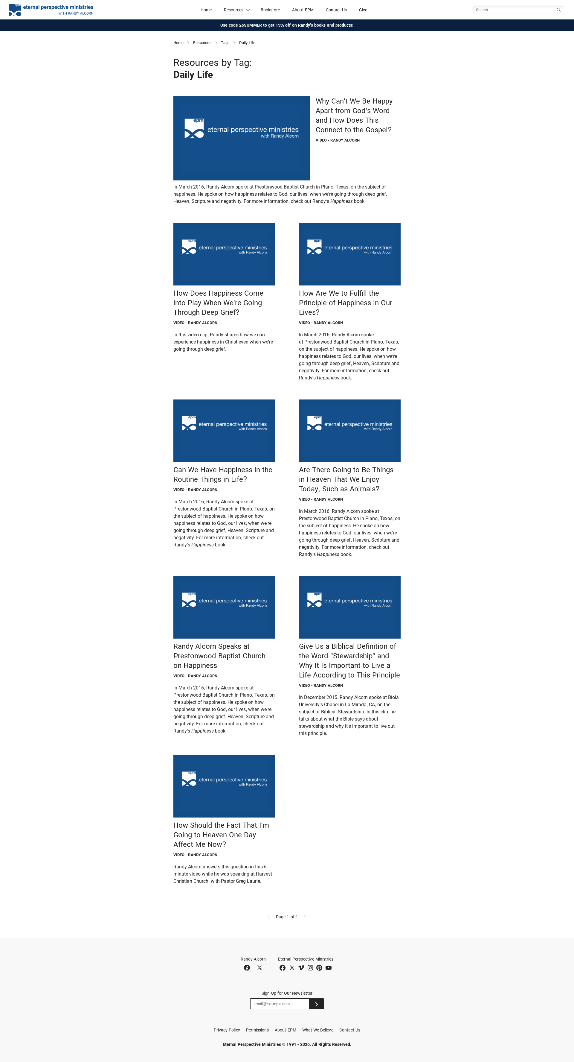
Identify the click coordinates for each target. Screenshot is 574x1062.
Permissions (257, 1030)
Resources (202, 42)
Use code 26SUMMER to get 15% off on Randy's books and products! (287, 25)
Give (363, 9)
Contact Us (336, 9)
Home (206, 9)
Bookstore (270, 9)
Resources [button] (234, 9)
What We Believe (317, 1030)
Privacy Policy (227, 1030)
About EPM (303, 9)
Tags (225, 42)
